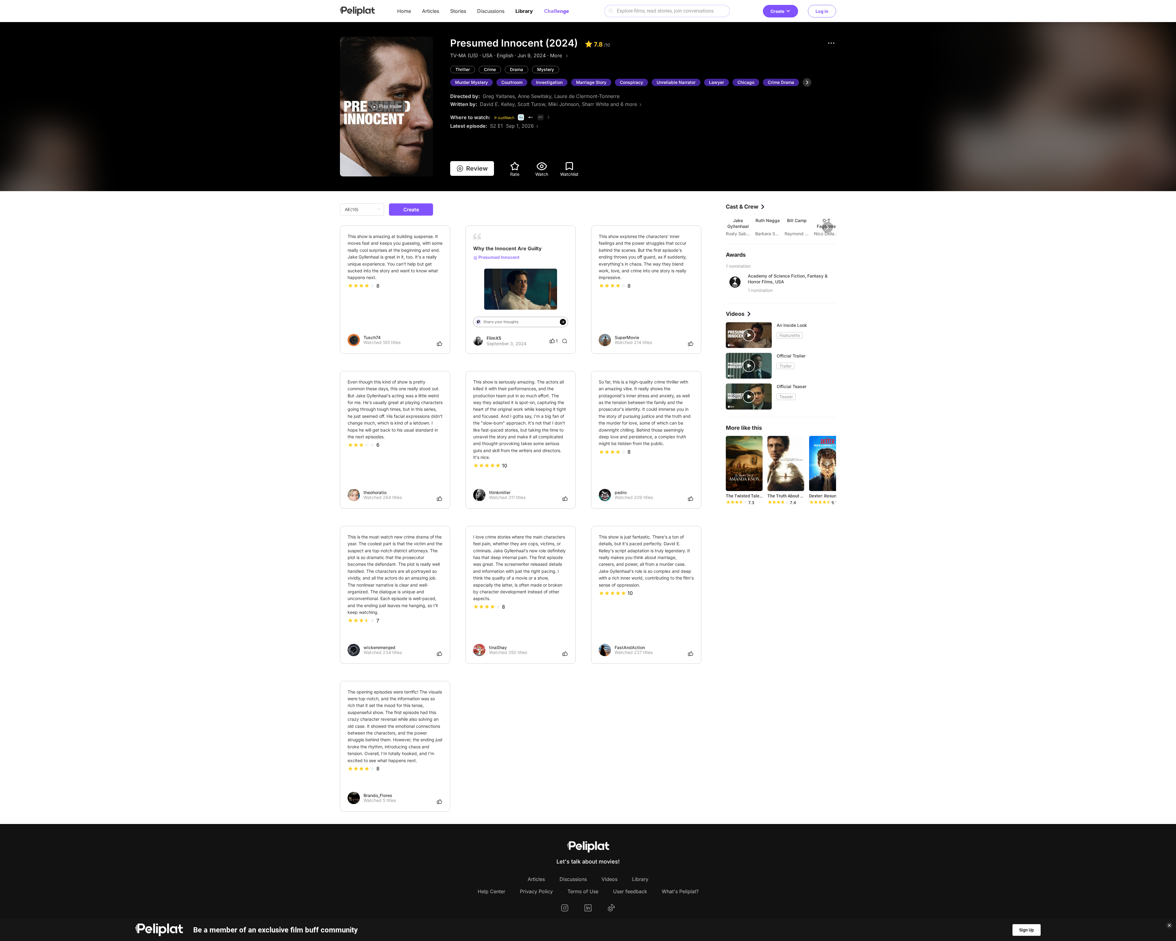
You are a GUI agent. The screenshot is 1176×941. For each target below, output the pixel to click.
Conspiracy (631, 82)
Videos (609, 879)
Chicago (745, 82)
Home (404, 11)
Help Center (491, 891)
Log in (822, 11)
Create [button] (777, 11)
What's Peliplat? (680, 891)
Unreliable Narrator (676, 82)
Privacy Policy (536, 891)
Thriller (462, 69)
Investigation (549, 82)
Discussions (490, 11)
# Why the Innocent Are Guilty (503, 283)
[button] (831, 43)
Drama (516, 69)
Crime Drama (781, 82)
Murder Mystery (471, 82)
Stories (458, 11)
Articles (430, 11)
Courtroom (511, 82)
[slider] (361, 286)
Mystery (545, 69)
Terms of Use (582, 891)
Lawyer (716, 82)
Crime (490, 69)
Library (524, 11)
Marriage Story (591, 82)
